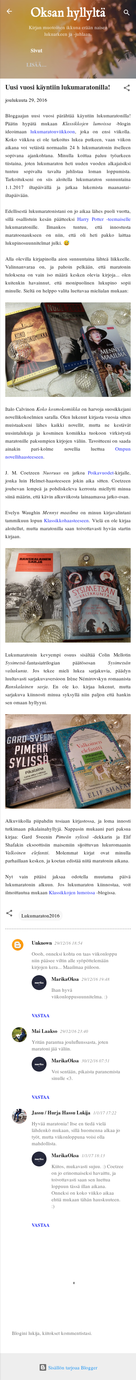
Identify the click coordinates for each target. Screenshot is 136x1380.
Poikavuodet (101, 472)
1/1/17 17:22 (105, 1113)
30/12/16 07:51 (96, 1061)
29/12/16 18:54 (68, 943)
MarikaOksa (65, 978)
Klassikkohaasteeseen (66, 520)
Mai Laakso (44, 1031)
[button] (127, 89)
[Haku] (127, 13)
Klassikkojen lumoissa (72, 892)
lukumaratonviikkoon (52, 131)
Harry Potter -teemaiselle (104, 219)
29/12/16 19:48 (96, 979)
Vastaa (41, 1015)
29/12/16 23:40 (74, 1031)
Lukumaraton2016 (40, 915)
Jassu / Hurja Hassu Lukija (61, 1112)
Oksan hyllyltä (68, 13)
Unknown (42, 942)
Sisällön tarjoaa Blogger (72, 1367)
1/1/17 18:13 (93, 1156)
